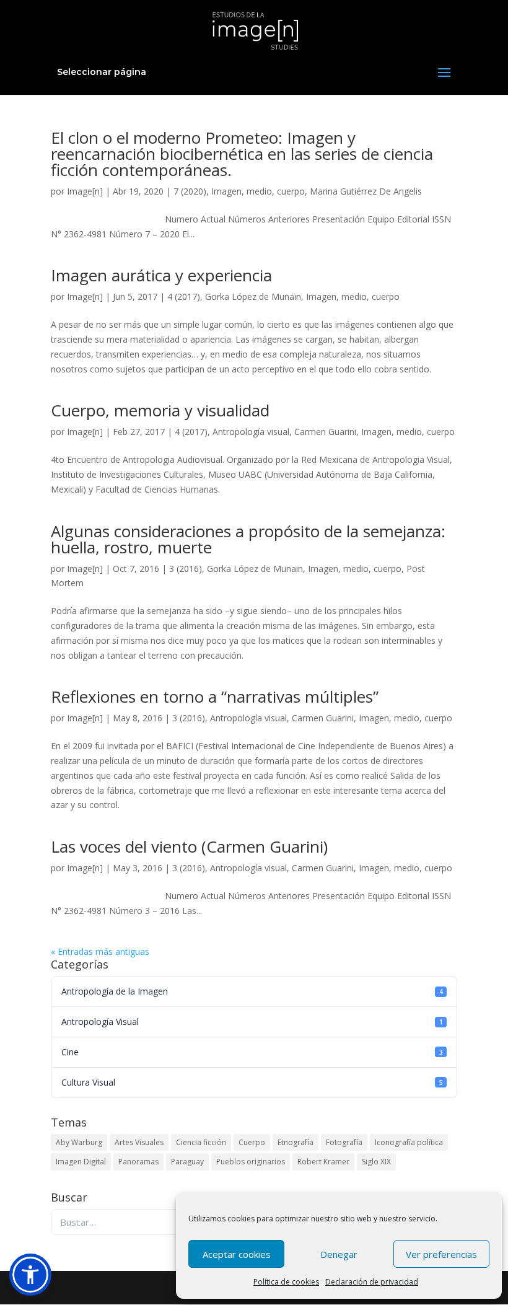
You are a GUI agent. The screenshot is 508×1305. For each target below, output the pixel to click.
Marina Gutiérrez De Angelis (366, 191)
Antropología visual (250, 431)
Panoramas (138, 1161)
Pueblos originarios (250, 1161)
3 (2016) (185, 568)
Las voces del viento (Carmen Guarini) (189, 846)
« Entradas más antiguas (100, 951)
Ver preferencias (441, 1254)
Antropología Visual (252, 1021)
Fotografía (344, 1142)
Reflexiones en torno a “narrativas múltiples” (215, 696)
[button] (30, 1275)
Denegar (338, 1254)
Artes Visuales (139, 1142)
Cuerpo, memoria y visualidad (160, 410)
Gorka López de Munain (253, 296)
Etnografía (295, 1142)
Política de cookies (286, 1281)
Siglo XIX (376, 1161)
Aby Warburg (79, 1142)
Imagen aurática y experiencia (161, 275)
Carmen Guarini (325, 431)
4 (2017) (183, 296)
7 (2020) (189, 191)
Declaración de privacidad (371, 1281)
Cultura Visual (252, 1082)
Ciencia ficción (201, 1142)
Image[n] (85, 191)
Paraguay (187, 1161)
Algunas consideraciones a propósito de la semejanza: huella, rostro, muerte (248, 539)
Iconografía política (409, 1142)
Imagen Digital (81, 1161)
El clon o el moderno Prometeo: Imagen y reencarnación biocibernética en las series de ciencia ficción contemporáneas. (242, 153)
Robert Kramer (323, 1161)
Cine (252, 1052)
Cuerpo (252, 1142)
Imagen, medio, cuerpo (258, 191)
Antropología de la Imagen (252, 991)
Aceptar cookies (237, 1254)
